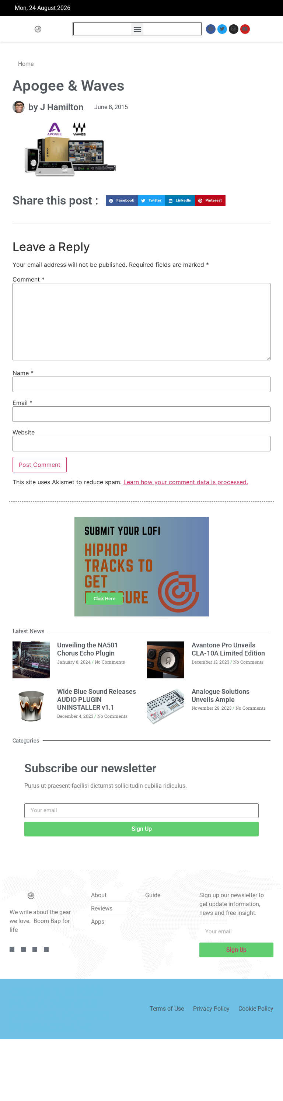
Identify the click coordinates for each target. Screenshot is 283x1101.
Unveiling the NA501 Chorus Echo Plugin (87, 649)
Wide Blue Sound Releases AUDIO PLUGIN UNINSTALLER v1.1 (96, 699)
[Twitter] (222, 29)
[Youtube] (245, 29)
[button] (137, 29)
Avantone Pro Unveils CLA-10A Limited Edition (228, 649)
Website (24, 432)
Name (23, 373)
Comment (29, 279)
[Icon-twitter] (23, 949)
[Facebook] (211, 29)
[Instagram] (233, 29)
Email (22, 403)
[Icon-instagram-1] (34, 949)
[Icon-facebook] (12, 949)
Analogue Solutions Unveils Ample (220, 695)
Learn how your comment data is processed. (185, 482)
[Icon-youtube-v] (46, 949)
